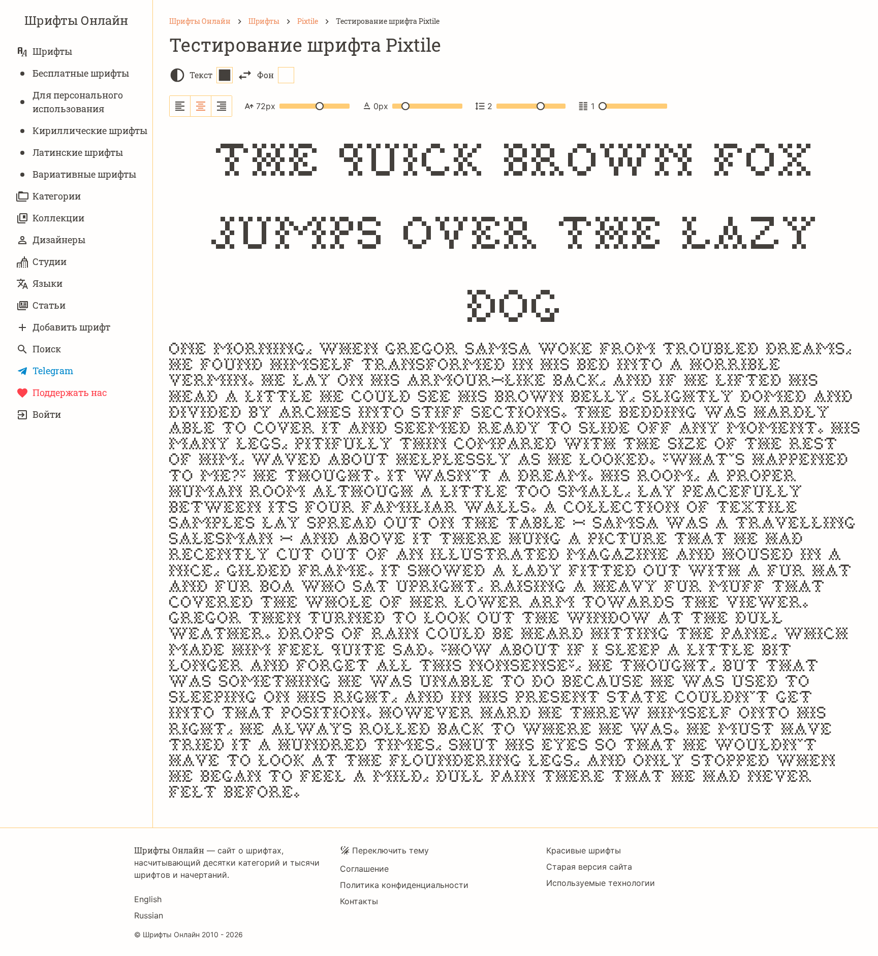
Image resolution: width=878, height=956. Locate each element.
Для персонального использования (78, 102)
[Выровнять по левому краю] (180, 106)
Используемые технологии (600, 883)
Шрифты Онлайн (76, 20)
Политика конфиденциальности (404, 885)
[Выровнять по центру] (201, 106)
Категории (57, 196)
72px (265, 106)
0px (380, 106)
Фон (265, 75)
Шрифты (52, 51)
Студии (50, 261)
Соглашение (364, 869)
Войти (47, 414)
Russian (148, 915)
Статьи (49, 305)
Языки (47, 283)
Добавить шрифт (71, 327)
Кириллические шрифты (90, 130)
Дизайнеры (59, 240)
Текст (201, 75)
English (148, 899)
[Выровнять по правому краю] (221, 106)
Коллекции (58, 218)
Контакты (359, 901)
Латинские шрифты (78, 152)
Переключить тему (390, 850)
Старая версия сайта (589, 867)
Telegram (53, 371)
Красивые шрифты (583, 850)
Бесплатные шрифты (81, 73)
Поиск (47, 349)
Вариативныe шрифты (84, 174)
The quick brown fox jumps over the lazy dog (515, 230)
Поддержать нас (70, 392)
